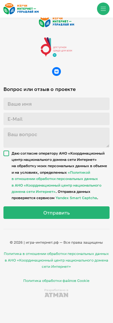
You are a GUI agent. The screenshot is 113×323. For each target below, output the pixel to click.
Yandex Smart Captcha (76, 197)
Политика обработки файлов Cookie (56, 280)
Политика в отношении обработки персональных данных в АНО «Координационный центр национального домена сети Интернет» (56, 260)
